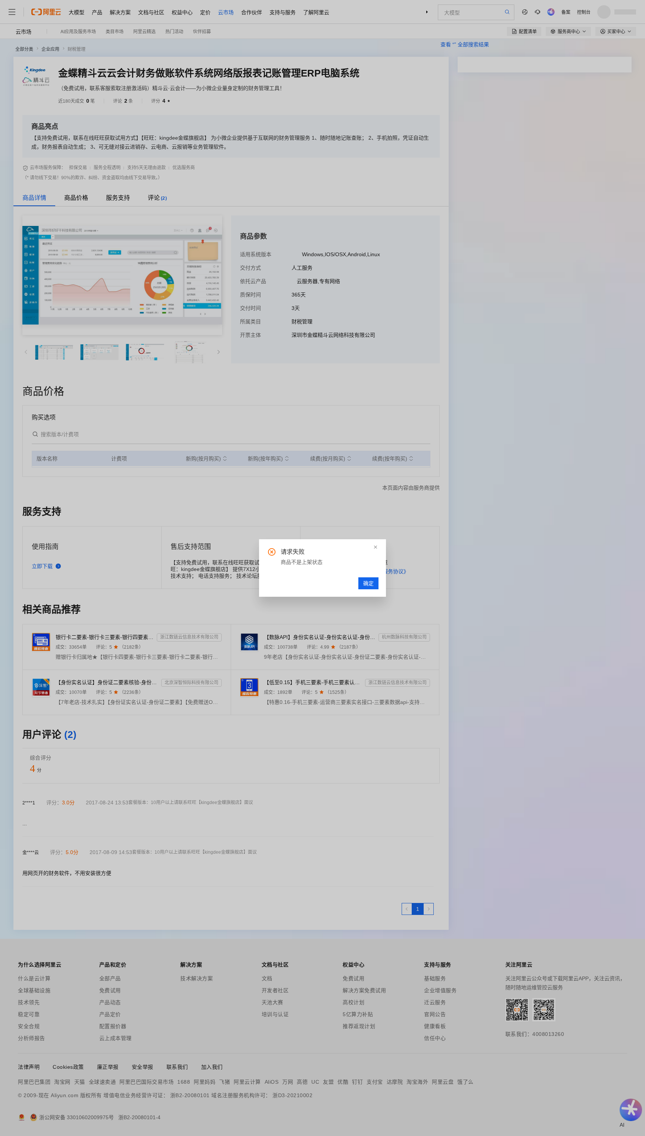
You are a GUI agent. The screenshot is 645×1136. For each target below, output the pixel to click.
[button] (375, 547)
